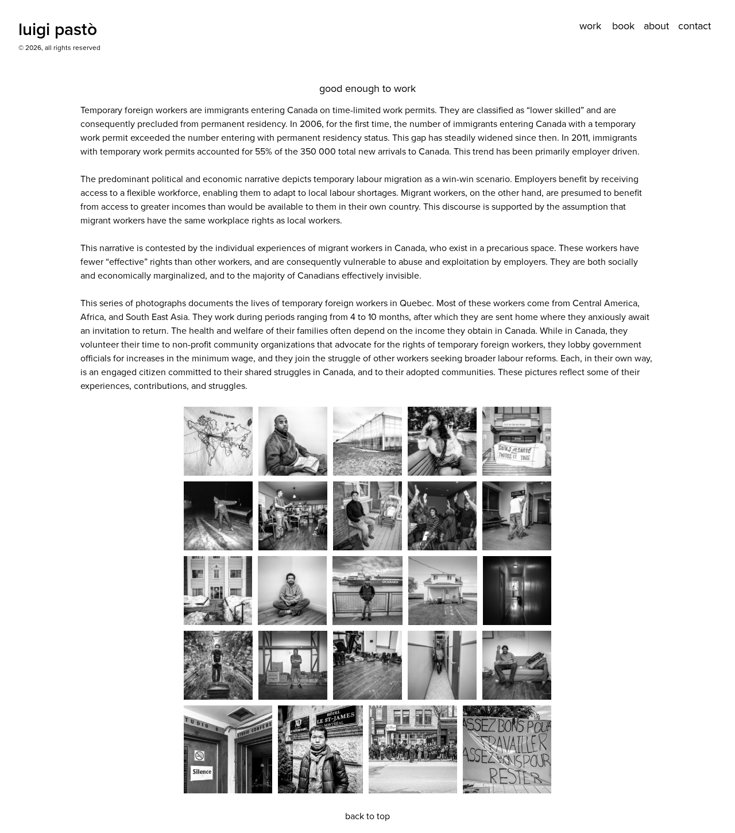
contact (694, 25)
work (590, 25)
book (623, 25)
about (656, 25)
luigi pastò (57, 29)
